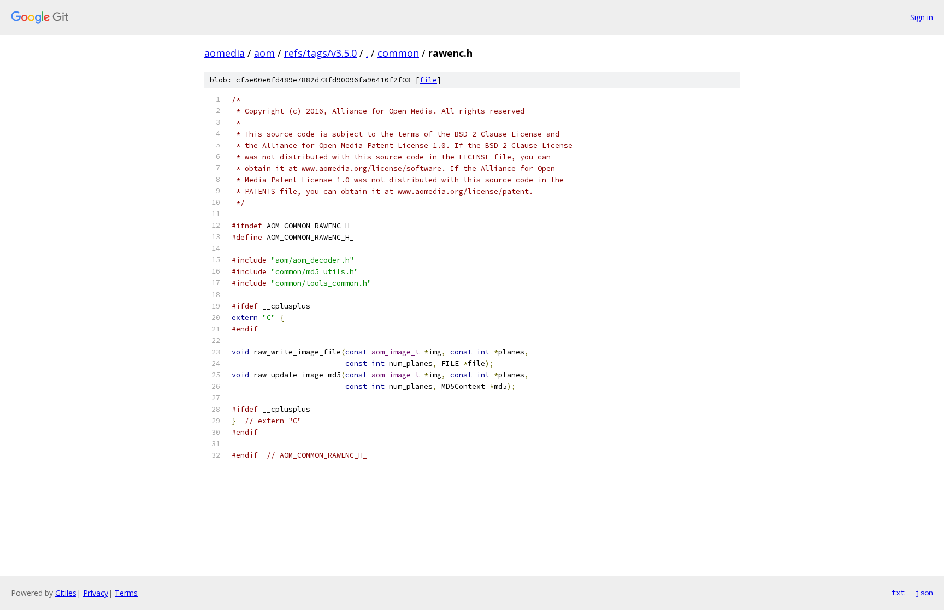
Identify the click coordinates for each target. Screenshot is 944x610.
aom (264, 53)
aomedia (224, 53)
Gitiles (65, 593)
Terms (126, 593)
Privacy (95, 593)
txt (898, 592)
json (924, 592)
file (428, 80)
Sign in (921, 17)
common (398, 53)
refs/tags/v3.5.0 (320, 53)
